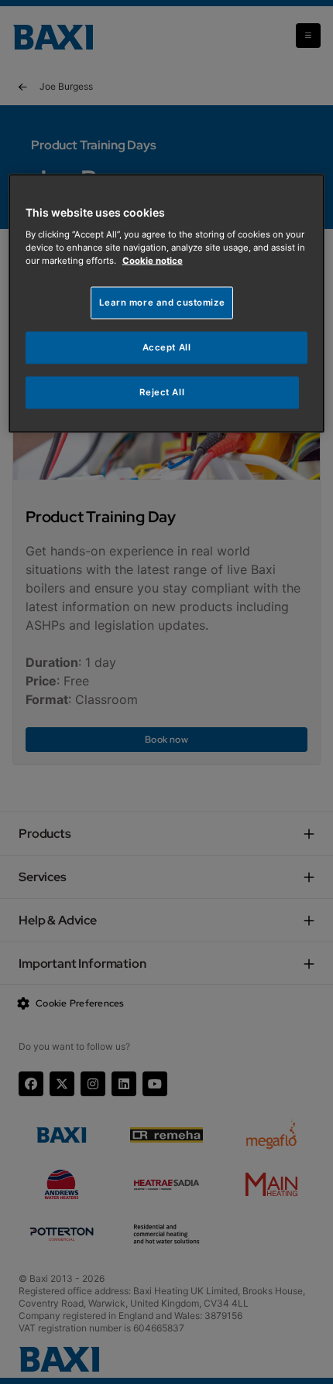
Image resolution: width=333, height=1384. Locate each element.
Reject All (161, 391)
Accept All (166, 347)
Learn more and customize (162, 302)
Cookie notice (152, 260)
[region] (167, 303)
